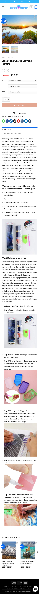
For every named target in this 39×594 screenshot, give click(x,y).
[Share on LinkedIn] (26, 121)
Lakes (17, 116)
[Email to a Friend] (14, 121)
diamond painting (11, 149)
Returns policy (12, 588)
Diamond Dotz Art (14, 306)
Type (3, 91)
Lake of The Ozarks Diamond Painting (18, 187)
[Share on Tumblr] (29, 121)
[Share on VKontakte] (22, 121)
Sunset (21, 116)
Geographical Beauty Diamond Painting (27, 562)
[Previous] (5, 29)
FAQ (20, 588)
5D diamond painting (15, 258)
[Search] (31, 7)
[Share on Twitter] (11, 121)
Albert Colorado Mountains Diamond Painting (8, 563)
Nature (10, 58)
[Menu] (3, 7)
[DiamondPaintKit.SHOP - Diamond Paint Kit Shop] (19, 7)
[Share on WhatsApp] (3, 121)
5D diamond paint (28, 267)
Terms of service (28, 586)
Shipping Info (28, 588)
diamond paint (31, 157)
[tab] (19, 129)
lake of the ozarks (10, 116)
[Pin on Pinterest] (18, 121)
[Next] (34, 29)
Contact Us (8, 586)
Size (3, 80)
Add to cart (19, 105)
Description (6, 129)
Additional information (11, 133)
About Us (17, 586)
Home (4, 58)
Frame (4, 86)
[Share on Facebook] (7, 121)
